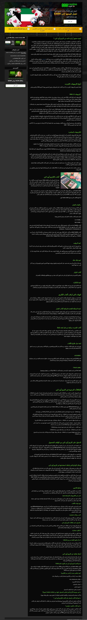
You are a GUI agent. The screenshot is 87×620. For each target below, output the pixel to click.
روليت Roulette (76, 34)
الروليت (43, 59)
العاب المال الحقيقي (41, 34)
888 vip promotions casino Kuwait (17, 55)
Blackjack (62, 34)
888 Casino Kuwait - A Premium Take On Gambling (23, 34)
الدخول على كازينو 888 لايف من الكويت (17, 60)
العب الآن (70, 21)
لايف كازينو (68, 34)
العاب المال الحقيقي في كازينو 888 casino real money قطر (16, 53)
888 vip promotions (52, 34)
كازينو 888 (7, 34)
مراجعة (7, 44)
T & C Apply (16, 83)
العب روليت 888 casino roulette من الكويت (16, 63)
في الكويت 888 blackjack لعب (19, 58)
